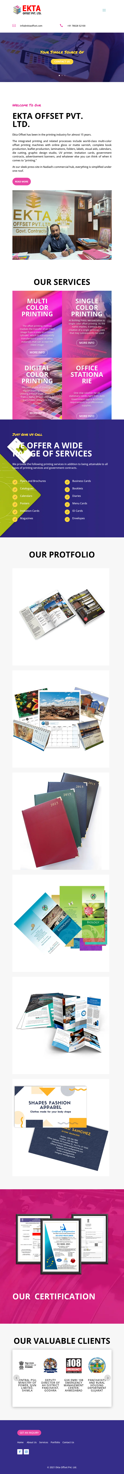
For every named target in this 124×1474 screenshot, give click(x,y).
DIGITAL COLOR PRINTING (37, 374)
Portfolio (55, 1442)
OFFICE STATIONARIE (87, 374)
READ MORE (21, 181)
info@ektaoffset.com (31, 25)
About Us (32, 1442)
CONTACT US (62, 61)
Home (20, 1442)
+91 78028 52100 (76, 25)
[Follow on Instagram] (26, 1451)
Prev (16, 1378)
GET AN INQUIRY (29, 1432)
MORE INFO (37, 352)
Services (43, 1442)
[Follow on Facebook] (19, 1451)
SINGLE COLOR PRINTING (87, 307)
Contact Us (68, 1442)
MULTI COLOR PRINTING (37, 307)
